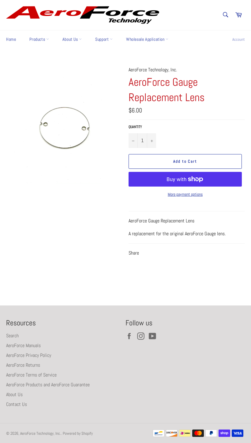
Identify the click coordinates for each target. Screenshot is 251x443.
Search (12, 335)
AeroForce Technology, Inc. (40, 433)
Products (37, 39)
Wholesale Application (146, 39)
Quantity (135, 126)
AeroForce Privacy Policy (28, 355)
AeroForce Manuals (23, 345)
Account (238, 39)
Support (102, 39)
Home (11, 39)
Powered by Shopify (78, 433)
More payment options (185, 194)
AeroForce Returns (23, 365)
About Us (70, 39)
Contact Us (16, 404)
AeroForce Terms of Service (31, 375)
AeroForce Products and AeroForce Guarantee (48, 384)
